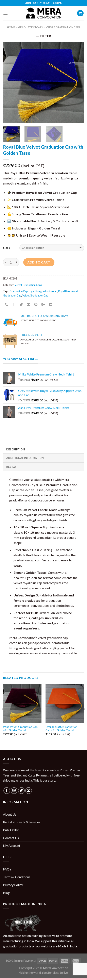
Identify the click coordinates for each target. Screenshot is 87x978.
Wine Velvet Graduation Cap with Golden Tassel (20, 728)
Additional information (25, 458)
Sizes (6, 247)
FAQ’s (7, 869)
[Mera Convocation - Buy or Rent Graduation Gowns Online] (43, 13)
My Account (11, 845)
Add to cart (38, 262)
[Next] (77, 82)
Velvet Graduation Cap (35, 295)
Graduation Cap (19, 291)
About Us (9, 814)
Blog (6, 893)
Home (11, 27)
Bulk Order (11, 830)
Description (15, 449)
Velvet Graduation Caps (63, 27)
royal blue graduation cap (43, 291)
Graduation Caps (30, 27)
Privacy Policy (13, 885)
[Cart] (80, 13)
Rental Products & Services (21, 822)
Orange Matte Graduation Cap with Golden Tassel (61, 728)
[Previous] (9, 82)
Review (11, 466)
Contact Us (11, 838)
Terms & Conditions (16, 877)
